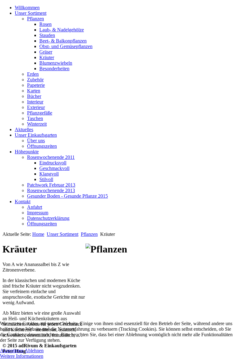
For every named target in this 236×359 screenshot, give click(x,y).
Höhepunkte (27, 151)
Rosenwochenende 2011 (51, 157)
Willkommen (27, 7)
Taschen (35, 118)
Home (38, 234)
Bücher (34, 96)
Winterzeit (37, 124)
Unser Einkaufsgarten (36, 135)
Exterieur (36, 107)
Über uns (36, 140)
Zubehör (35, 79)
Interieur (35, 101)
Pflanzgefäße (39, 112)
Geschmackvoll (54, 168)
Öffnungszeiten (42, 146)
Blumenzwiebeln (55, 63)
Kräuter (46, 57)
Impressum (37, 212)
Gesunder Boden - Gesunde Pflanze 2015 (67, 196)
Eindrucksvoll (52, 162)
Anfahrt (34, 207)
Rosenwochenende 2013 (51, 190)
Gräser (45, 51)
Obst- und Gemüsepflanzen (65, 46)
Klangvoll (49, 173)
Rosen (45, 24)
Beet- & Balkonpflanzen (63, 40)
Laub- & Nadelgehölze (61, 29)
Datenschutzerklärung (48, 218)
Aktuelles (24, 129)
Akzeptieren (12, 350)
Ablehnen (34, 350)
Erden (33, 74)
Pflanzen (35, 18)
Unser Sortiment (30, 13)
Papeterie (36, 85)
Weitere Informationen (21, 356)
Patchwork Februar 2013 (51, 185)
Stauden (47, 35)
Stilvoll (46, 179)
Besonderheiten (54, 68)
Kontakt (22, 201)
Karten (33, 90)
